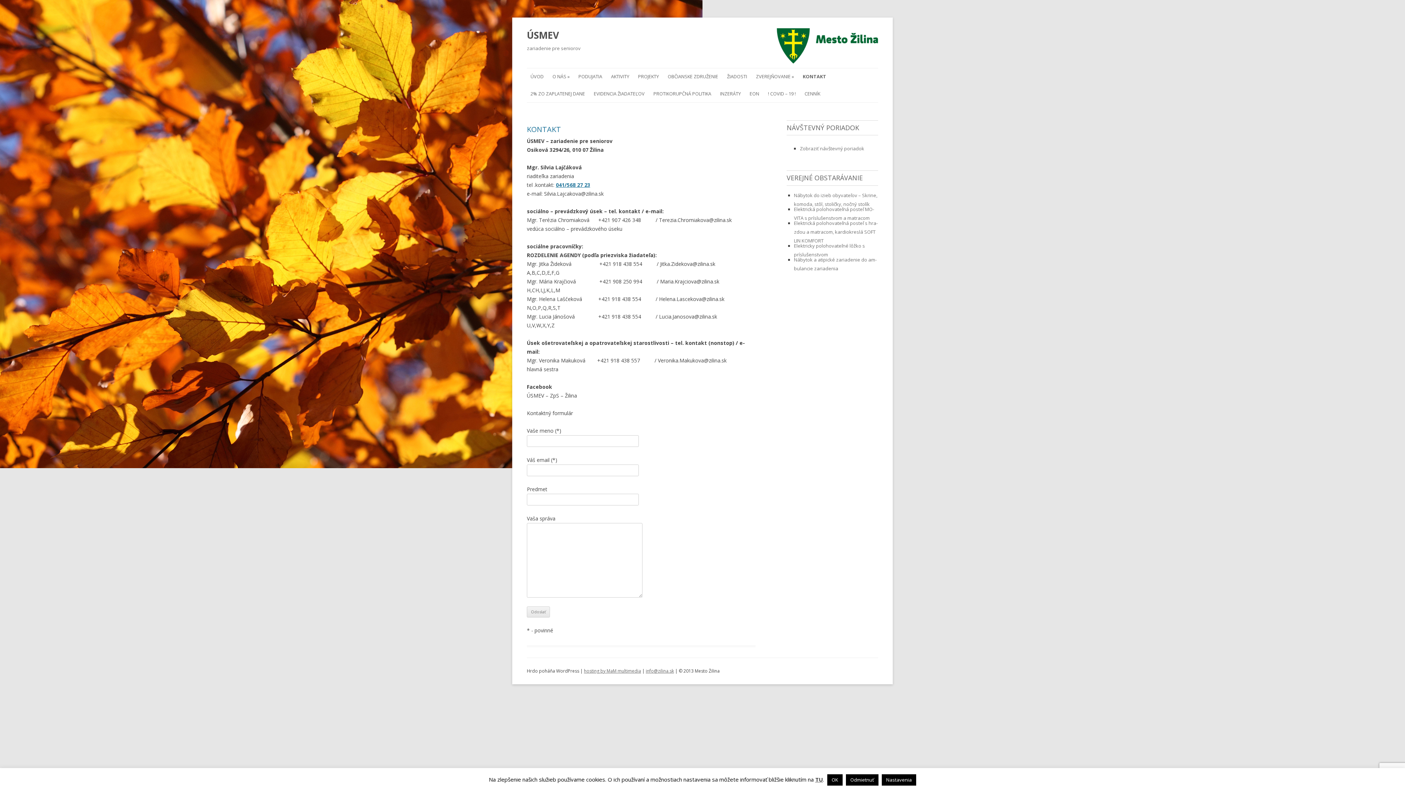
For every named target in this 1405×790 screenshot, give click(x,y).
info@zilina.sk (660, 671)
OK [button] (835, 779)
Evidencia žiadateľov (619, 94)
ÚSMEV (543, 35)
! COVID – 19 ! (782, 94)
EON (754, 94)
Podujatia (590, 77)
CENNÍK (812, 94)
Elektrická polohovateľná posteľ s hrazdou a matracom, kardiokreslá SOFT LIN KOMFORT (836, 232)
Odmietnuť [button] (862, 779)
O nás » (561, 77)
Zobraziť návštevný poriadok (832, 148)
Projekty (648, 77)
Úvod (537, 77)
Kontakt (814, 77)
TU (819, 779)
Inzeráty (730, 94)
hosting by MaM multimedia (612, 671)
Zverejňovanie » (775, 77)
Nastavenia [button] (899, 779)
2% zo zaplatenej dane (558, 94)
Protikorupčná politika (682, 94)
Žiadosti (737, 77)
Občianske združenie (693, 77)
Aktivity (620, 77)
